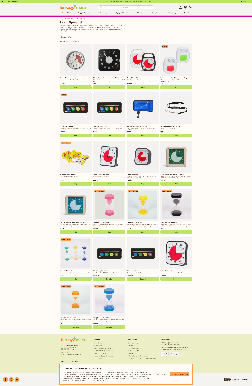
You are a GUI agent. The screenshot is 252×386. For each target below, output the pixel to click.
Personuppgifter (133, 351)
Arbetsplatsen (155, 13)
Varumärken (188, 13)
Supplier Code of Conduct (103, 356)
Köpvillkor (98, 343)
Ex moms (7, 1)
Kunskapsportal (133, 343)
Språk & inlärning (66, 13)
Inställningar (162, 374)
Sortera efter (66, 37)
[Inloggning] (180, 7)
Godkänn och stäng (180, 374)
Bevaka (109, 279)
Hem (61, 18)
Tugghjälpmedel (84, 13)
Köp (143, 87)
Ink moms (15, 1)
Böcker (139, 13)
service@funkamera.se (72, 354)
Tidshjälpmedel (80, 18)
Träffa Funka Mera (134, 348)
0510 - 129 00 (69, 353)
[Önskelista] (185, 7)
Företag (174, 354)
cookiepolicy (101, 380)
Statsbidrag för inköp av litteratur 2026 (142, 358)
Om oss (130, 345)
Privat (165, 354)
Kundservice (98, 345)
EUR (244, 1)
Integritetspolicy (81, 380)
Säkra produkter (100, 353)
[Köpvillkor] (227, 380)
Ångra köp (98, 358)
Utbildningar (173, 13)
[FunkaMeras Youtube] (17, 379)
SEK (249, 1)
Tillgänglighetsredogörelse (137, 356)
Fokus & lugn (103, 13)
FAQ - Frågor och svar (102, 348)
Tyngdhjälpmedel (122, 13)
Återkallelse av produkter (103, 351)
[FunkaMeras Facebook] (5, 379)
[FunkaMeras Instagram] (11, 379)
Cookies (130, 353)
